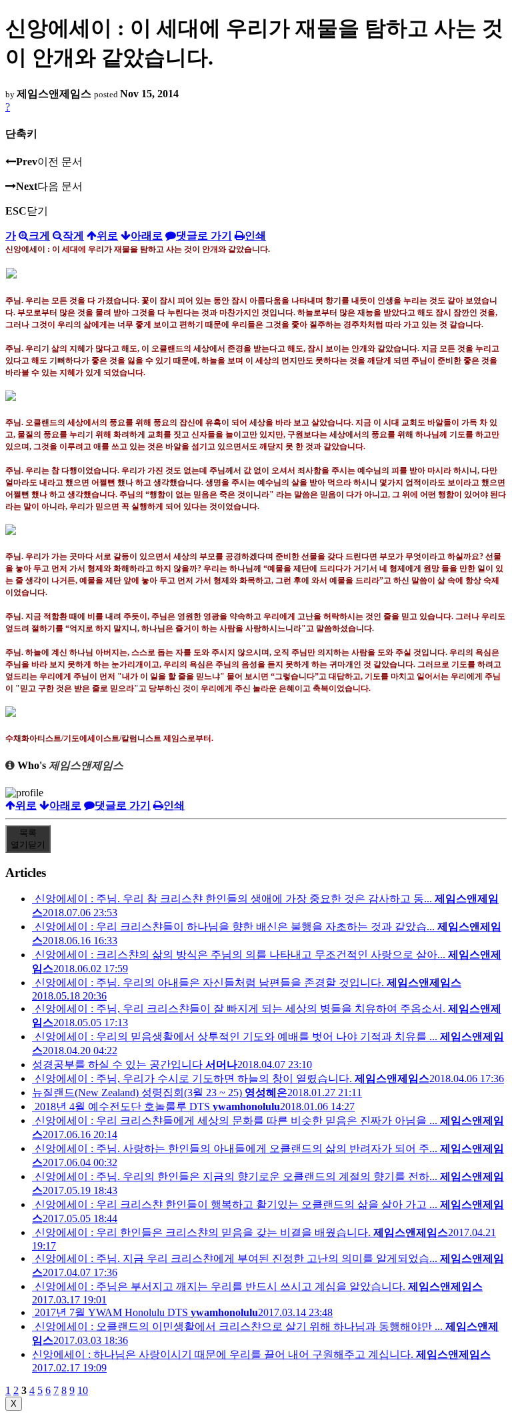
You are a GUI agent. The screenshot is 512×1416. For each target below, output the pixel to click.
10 (82, 1390)
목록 (28, 839)
